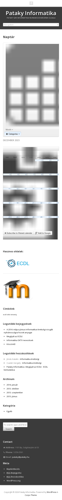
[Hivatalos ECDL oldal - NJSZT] (18, 270)
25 (9, 217)
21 (33, 203)
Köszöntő (11, 344)
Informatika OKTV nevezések (20, 340)
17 (57, 189)
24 (57, 203)
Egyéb (9, 411)
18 (9, 203)
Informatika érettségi (29, 359)
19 (17, 203)
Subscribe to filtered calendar (19, 233)
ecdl (4, 315)
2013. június (12, 396)
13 (25, 189)
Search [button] (9, 429)
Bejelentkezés (13, 469)
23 (49, 203)
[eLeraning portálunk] (18, 299)
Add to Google (44, 233)
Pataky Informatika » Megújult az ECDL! (24, 366)
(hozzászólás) (15, 476)
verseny (14, 315)
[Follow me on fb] (31, 3)
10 (57, 174)
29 (41, 217)
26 (17, 217)
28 (33, 217)
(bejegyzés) (14, 472)
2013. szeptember (15, 392)
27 (25, 217)
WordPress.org (13, 480)
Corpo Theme (31, 495)
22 (41, 203)
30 (49, 217)
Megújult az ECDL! (15, 336)
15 (41, 189)
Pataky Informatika (31, 13)
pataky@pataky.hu (20, 457)
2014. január (12, 384)
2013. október (13, 388)
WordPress (51, 492)
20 (25, 203)
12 (17, 189)
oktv (8, 315)
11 (9, 189)
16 (49, 189)
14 (33, 189)
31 (57, 217)
